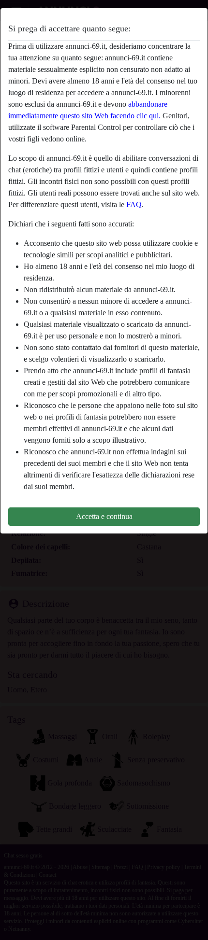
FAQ (134, 204)
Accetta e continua (104, 516)
